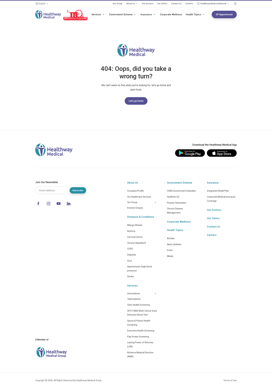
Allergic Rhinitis (134, 225)
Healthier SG (173, 197)
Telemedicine (134, 299)
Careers (189, 3)
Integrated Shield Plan (218, 191)
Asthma (131, 231)
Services (96, 14)
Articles (171, 238)
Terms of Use (230, 380)
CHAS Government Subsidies (181, 191)
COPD (130, 249)
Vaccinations (133, 293)
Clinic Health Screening (138, 305)
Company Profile (135, 191)
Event (170, 250)
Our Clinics (162, 3)
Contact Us (176, 3)
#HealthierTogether (75, 18)
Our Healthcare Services (139, 197)
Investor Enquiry (135, 208)
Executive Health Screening (140, 330)
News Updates (174, 244)
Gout (129, 260)
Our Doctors (147, 3)
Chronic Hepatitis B (136, 243)
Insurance (146, 14)
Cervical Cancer (135, 237)
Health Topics (193, 14)
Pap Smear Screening (138, 336)
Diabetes (131, 254)
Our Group (117, 3)
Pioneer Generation (176, 203)
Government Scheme (121, 14)
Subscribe (77, 190)
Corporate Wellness (171, 14)
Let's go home (136, 101)
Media (170, 256)
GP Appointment (224, 14)
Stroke (130, 276)
